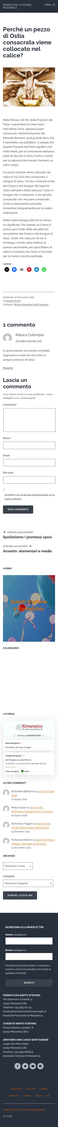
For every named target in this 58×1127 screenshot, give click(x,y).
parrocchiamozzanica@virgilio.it (28, 1011)
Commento (10, 404)
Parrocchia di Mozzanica (28, 1015)
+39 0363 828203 (23, 1051)
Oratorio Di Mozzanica (27, 1055)
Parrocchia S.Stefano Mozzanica (24, 1110)
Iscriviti (29, 982)
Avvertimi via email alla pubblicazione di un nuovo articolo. (29, 496)
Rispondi (8, 367)
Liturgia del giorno (29, 763)
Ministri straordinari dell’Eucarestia (31, 304)
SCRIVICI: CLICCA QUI (20, 895)
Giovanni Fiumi (13, 301)
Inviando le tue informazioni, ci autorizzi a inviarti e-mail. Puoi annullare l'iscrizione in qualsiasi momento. (28, 969)
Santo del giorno (29, 745)
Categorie (9, 876)
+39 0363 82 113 (22, 1007)
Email (7, 455)
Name (16, 934)
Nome (7, 438)
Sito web (8, 472)
